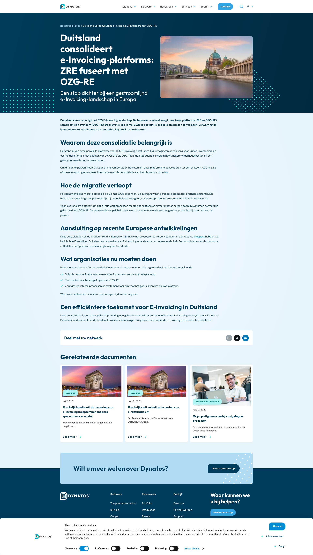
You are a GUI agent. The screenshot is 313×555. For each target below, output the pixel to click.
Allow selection (274, 536)
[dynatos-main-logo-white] (75, 496)
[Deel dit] (237, 338)
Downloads (148, 510)
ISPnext (114, 510)
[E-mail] (229, 338)
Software (116, 494)
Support (178, 516)
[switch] (115, 548)
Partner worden (183, 510)
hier (166, 172)
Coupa (114, 516)
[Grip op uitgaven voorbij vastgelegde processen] (221, 386)
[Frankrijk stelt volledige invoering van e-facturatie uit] (156, 381)
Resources (66, 25)
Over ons (179, 503)
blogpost (199, 236)
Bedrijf (178, 494)
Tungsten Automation (123, 503)
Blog (77, 25)
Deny (281, 546)
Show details (192, 548)
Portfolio (147, 503)
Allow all (277, 526)
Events (146, 516)
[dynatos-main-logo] (70, 6)
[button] (135, 6)
